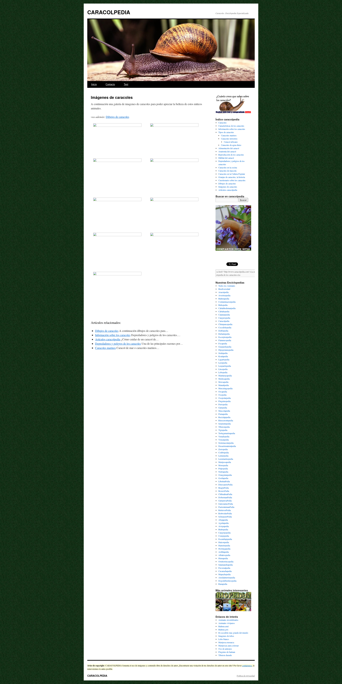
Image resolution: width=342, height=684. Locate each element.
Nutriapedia (223, 471)
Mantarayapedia (225, 375)
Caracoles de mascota (227, 170)
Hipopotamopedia (225, 349)
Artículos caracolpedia (107, 339)
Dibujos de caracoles (117, 117)
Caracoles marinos (105, 348)
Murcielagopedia (225, 388)
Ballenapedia (223, 298)
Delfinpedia (223, 330)
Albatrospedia (224, 555)
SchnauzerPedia (225, 516)
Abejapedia (223, 519)
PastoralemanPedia (226, 507)
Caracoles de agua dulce (231, 145)
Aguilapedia (223, 523)
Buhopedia (222, 305)
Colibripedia (223, 452)
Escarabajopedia (225, 539)
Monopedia (223, 465)
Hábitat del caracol (226, 157)
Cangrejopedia (224, 532)
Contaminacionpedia (226, 301)
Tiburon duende (225, 655)
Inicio (94, 84)
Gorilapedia (223, 478)
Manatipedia (223, 385)
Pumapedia (223, 414)
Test (126, 84)
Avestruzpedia (224, 295)
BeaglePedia (223, 487)
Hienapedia (223, 558)
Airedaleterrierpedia (226, 577)
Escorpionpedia (224, 337)
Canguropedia (224, 317)
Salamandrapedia (225, 564)
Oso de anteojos (225, 648)
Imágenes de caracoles (227, 186)
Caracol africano (231, 141)
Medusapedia (224, 378)
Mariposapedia (224, 462)
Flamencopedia (224, 340)
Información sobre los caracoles (112, 335)
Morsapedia (223, 381)
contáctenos (247, 665)
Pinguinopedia (224, 401)
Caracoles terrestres (229, 138)
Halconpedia (223, 542)
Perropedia (222, 404)
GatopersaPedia (225, 500)
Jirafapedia (222, 353)
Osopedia (222, 394)
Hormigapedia (224, 548)
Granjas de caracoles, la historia (231, 177)
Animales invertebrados (228, 619)
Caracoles (222, 122)
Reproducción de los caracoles (231, 154)
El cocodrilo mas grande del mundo (233, 632)
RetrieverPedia (224, 510)
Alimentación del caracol (228, 148)
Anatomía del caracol (227, 151)
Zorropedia (223, 449)
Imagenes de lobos (226, 635)
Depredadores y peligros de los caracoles (118, 343)
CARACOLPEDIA (108, 12)
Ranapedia (222, 583)
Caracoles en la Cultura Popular (231, 173)
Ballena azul (223, 626)
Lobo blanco (223, 639)
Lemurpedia (223, 455)
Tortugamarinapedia (226, 433)
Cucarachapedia (225, 571)
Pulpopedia (223, 468)
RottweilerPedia (225, 513)
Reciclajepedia (224, 417)
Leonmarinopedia (225, 458)
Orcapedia (222, 391)
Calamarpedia (224, 314)
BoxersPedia (223, 490)
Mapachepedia (224, 574)
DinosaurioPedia (225, 484)
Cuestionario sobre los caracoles (231, 180)
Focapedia (222, 343)
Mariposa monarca (226, 642)
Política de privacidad (246, 675)
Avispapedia (223, 526)
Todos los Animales (226, 285)
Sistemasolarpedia (226, 442)
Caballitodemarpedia (226, 308)
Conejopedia (223, 535)
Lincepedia (222, 369)
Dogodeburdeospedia (227, 580)
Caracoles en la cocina (227, 167)
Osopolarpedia (224, 398)
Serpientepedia (224, 423)
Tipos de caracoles (226, 132)
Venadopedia (223, 436)
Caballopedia (223, 311)
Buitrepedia (223, 529)
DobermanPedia (225, 497)
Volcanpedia (223, 439)
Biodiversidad (224, 288)
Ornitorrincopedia (225, 561)
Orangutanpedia (225, 474)
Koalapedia (223, 356)
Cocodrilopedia (224, 327)
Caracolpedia (223, 321)
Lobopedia (222, 372)
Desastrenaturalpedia (227, 446)
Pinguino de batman (226, 652)
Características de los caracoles (231, 125)
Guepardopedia (224, 346)
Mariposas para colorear (228, 645)
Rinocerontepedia (225, 420)
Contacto (110, 84)
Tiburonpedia (224, 426)
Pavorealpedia (224, 567)
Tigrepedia (222, 430)
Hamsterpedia (224, 545)
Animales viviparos (226, 623)
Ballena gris (223, 629)
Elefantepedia (224, 333)
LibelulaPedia (224, 481)
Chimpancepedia (225, 324)
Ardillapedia (223, 551)
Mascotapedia (224, 410)
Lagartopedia (223, 359)
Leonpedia (222, 362)
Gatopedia (222, 407)
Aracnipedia (223, 292)
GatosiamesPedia (225, 503)
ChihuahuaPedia (225, 494)
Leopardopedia (224, 365)
